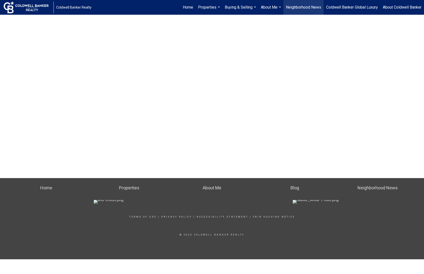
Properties (209, 10)
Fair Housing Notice (274, 217)
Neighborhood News (303, 7)
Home (188, 7)
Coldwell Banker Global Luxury (352, 7)
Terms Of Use (143, 217)
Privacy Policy (176, 217)
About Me (271, 10)
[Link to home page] (28, 7)
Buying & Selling (241, 10)
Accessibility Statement (222, 217)
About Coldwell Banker (402, 7)
